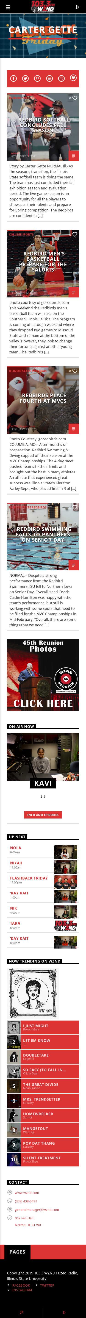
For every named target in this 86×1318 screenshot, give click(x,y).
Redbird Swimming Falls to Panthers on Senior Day (44, 534)
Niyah (16, 863)
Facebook (21, 1285)
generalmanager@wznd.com (37, 1209)
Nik (13, 908)
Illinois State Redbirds (28, 98)
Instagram (22, 1290)
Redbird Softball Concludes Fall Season (44, 125)
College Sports (21, 234)
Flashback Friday (29, 878)
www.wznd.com (27, 1192)
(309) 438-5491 (26, 1201)
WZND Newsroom (23, 426)
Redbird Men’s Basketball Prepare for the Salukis (43, 261)
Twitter (47, 1285)
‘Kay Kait (19, 893)
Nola (15, 847)
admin (15, 153)
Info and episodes (43, 815)
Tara (15, 923)
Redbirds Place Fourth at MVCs (43, 398)
